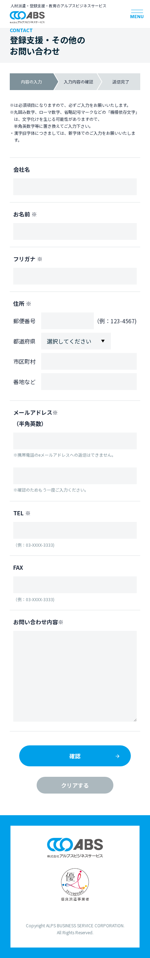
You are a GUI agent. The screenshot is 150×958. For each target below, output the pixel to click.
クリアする (75, 785)
